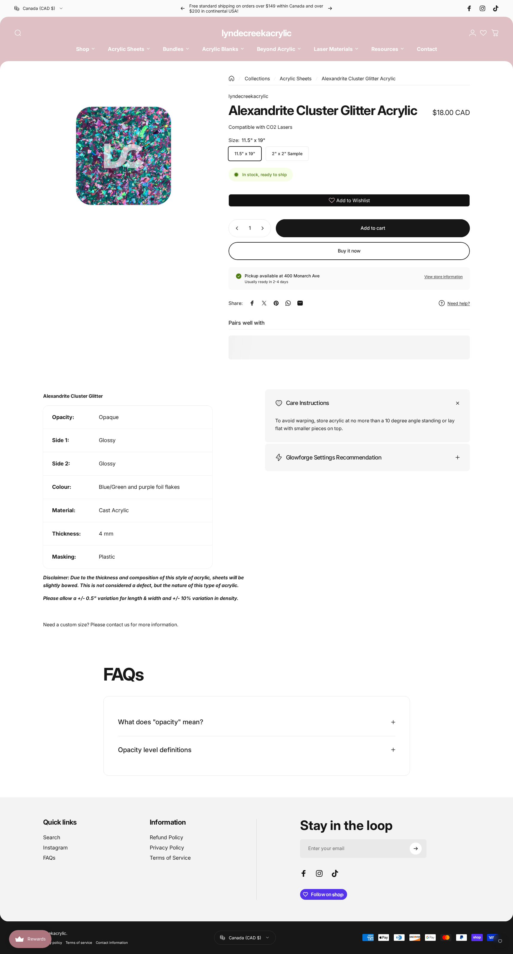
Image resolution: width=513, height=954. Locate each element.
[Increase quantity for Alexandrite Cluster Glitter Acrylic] (264, 228)
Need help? (458, 303)
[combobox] (38, 8)
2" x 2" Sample (287, 153)
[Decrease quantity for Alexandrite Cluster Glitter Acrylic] (236, 228)
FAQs (49, 858)
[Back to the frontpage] (231, 78)
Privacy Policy (167, 847)
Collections (257, 78)
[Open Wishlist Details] (483, 33)
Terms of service (79, 943)
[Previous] (182, 8)
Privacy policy (51, 943)
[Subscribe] (416, 849)
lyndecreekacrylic (257, 33)
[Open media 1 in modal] (123, 155)
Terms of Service (170, 858)
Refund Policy (166, 837)
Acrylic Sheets (295, 78)
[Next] (330, 8)
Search (51, 837)
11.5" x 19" (244, 153)
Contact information (112, 943)
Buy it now (349, 251)
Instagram (55, 847)
